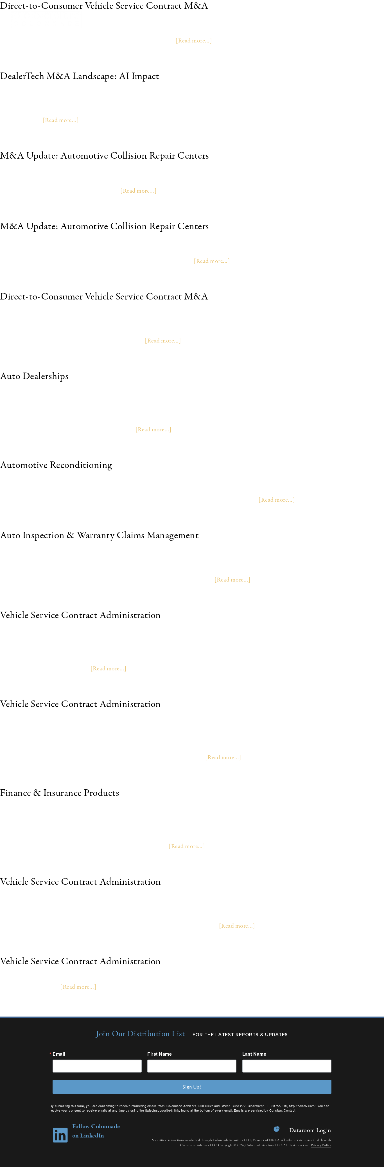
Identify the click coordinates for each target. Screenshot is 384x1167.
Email (59, 1054)
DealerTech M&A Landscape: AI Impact (79, 76)
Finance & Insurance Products (59, 793)
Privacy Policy (321, 1145)
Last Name (254, 1054)
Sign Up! (192, 1086)
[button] (373, 20)
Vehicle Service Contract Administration (80, 615)
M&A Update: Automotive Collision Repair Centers (104, 156)
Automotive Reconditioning (56, 465)
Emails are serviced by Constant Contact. (265, 1110)
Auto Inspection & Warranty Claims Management (99, 535)
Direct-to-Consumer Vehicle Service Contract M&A (104, 297)
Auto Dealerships (34, 376)
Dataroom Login (310, 1130)
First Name (159, 1054)
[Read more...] (194, 41)
